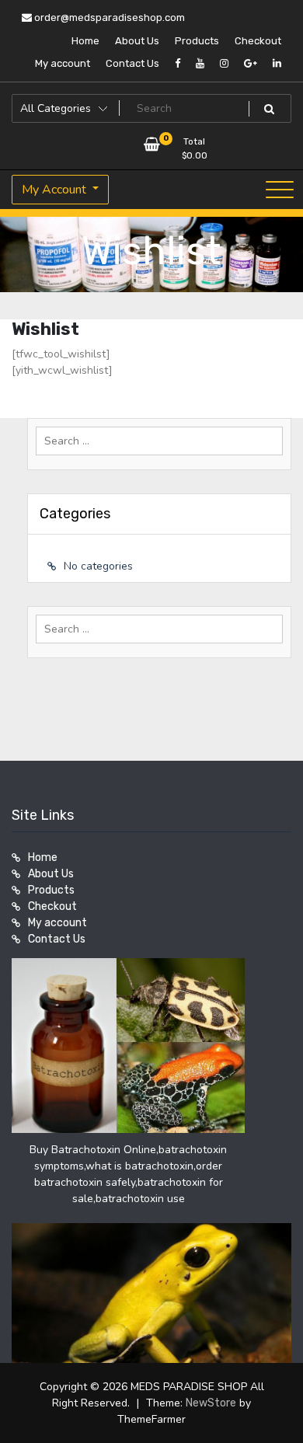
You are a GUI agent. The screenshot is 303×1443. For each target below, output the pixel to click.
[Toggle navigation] (279, 189)
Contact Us (132, 63)
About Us (137, 41)
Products (197, 41)
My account (62, 63)
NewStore (211, 1403)
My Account (55, 189)
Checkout (258, 41)
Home (85, 41)
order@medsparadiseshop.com (108, 17)
